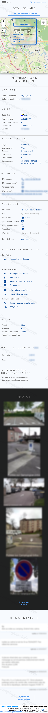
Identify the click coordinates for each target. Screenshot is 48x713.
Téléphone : (7, 179)
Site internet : (7, 191)
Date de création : (9, 96)
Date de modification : (11, 99)
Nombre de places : (10, 122)
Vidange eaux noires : (11, 225)
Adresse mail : (8, 187)
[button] (24, 46)
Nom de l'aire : (8, 119)
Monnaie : (6, 328)
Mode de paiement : (10, 332)
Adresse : (6, 151)
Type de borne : (8, 239)
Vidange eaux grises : (11, 221)
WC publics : (7, 233)
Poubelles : (6, 229)
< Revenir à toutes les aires (24, 13)
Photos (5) (16, 42)
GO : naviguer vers (20, 37)
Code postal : (7, 157)
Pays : (4, 144)
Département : (8, 148)
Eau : (4, 360)
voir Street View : (19, 35)
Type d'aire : (7, 115)
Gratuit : (5, 325)
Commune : (7, 154)
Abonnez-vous (40, 2)
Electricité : (6, 209)
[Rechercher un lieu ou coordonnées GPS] (3, 30)
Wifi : (4, 213)
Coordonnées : (8, 161)
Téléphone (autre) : (10, 183)
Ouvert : (5, 129)
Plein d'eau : (7, 217)
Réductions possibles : (11, 336)
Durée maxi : (7, 125)
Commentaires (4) (19, 40)
